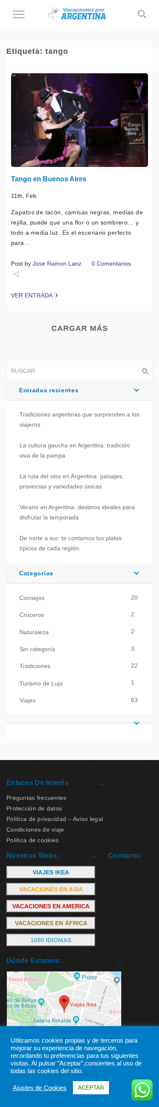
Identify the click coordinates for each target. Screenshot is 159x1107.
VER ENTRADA (32, 295)
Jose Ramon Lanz (57, 263)
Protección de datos (34, 808)
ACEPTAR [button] (91, 1088)
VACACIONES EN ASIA (51, 889)
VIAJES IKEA (51, 872)
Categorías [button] (36, 573)
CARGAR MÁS (79, 328)
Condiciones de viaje (35, 829)
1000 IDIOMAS (51, 940)
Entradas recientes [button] (49, 390)
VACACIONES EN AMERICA (50, 906)
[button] (79, 718)
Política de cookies (32, 840)
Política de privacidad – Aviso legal (54, 819)
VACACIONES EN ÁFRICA (51, 923)
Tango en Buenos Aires (48, 179)
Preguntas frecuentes (36, 797)
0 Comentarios (111, 263)
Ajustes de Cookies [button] (40, 1088)
